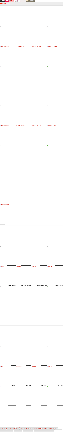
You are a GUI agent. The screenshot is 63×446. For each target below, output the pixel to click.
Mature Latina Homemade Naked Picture (54, 427)
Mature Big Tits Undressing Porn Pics (12, 427)
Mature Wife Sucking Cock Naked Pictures (37, 428)
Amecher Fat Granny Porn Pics (18, 427)
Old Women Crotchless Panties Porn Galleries (13, 428)
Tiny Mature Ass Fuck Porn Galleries (45, 428)
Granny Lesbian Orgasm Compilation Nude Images (22, 428)
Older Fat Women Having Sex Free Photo (4, 427)
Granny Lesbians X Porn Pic (39, 427)
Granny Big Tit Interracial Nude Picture (46, 427)
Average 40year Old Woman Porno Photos (4, 428)
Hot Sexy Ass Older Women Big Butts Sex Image (53, 428)
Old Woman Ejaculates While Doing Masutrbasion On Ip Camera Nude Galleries (29, 427)
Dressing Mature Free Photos (30, 428)
